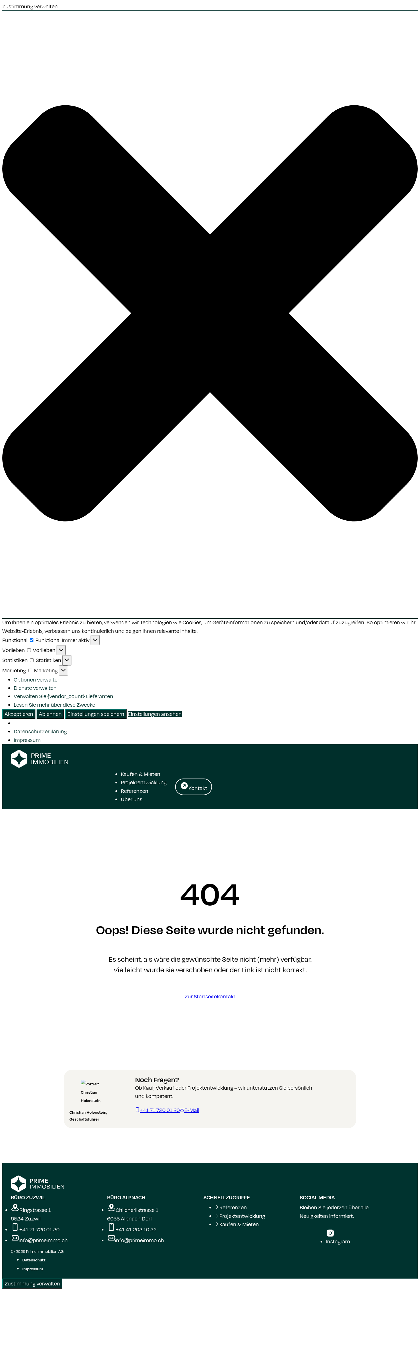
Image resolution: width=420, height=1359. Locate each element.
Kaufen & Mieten (140, 774)
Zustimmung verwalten (32, 1283)
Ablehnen (50, 714)
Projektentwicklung (144, 782)
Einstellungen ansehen (155, 714)
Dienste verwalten (35, 688)
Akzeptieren (19, 714)
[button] (210, 314)
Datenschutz (33, 1259)
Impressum (27, 740)
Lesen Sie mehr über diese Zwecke (54, 705)
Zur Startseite (201, 996)
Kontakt (226, 996)
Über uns (131, 799)
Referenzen (134, 791)
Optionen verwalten (37, 679)
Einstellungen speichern (95, 714)
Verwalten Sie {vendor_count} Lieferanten (63, 696)
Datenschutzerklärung (40, 731)
